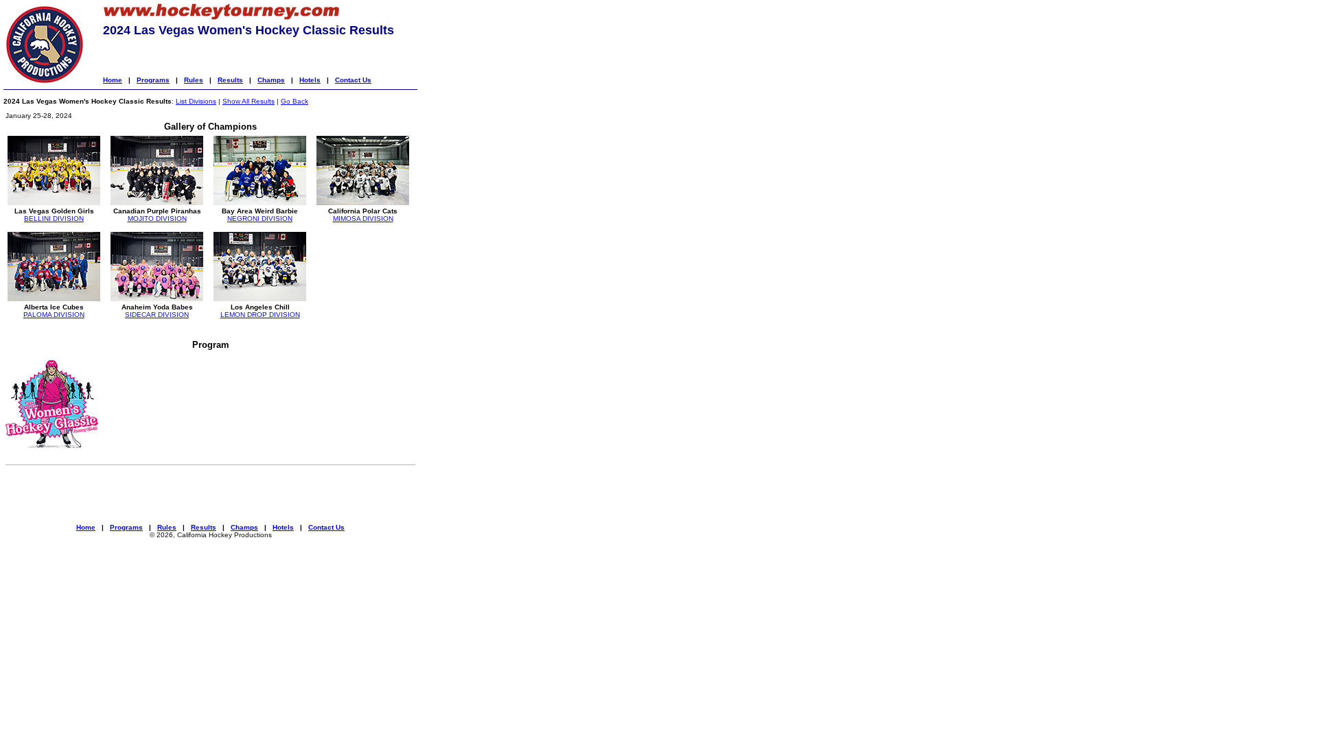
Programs (153, 80)
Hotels (310, 80)
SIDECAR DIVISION (157, 314)
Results (230, 80)
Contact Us (353, 80)
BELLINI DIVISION (54, 218)
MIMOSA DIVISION (363, 218)
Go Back (294, 101)
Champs (271, 80)
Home (112, 80)
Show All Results (248, 101)
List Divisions (196, 101)
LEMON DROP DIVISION (260, 314)
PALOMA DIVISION (53, 314)
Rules (193, 80)
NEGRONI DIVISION (259, 218)
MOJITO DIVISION (157, 218)
